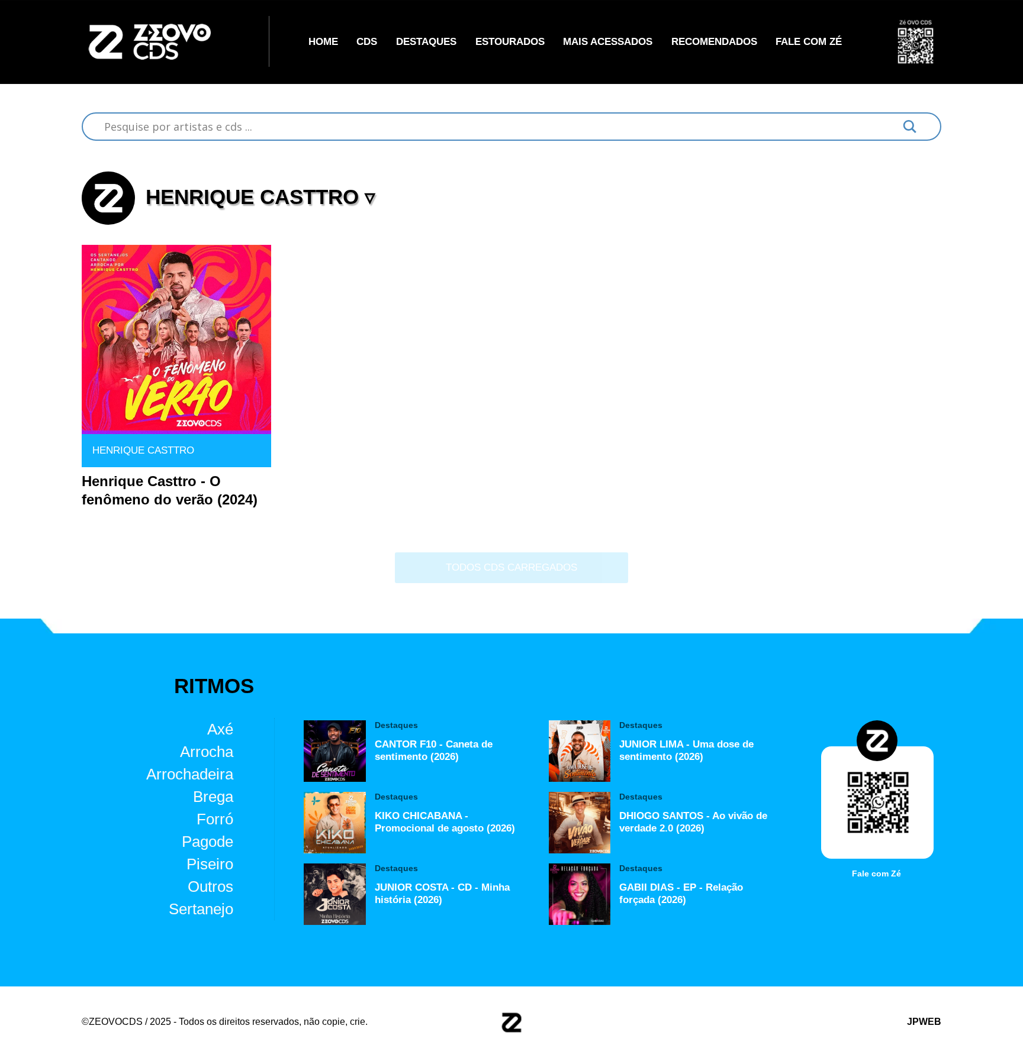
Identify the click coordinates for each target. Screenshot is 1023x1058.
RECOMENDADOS (714, 41)
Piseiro (209, 864)
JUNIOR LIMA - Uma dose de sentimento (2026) (686, 750)
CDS (366, 41)
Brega (213, 796)
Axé (220, 729)
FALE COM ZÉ (809, 41)
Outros (210, 886)
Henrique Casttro (143, 450)
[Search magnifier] (910, 126)
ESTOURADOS (510, 41)
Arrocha (206, 751)
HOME (323, 41)
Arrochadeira (189, 774)
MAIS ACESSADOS (607, 41)
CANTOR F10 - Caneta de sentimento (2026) (434, 750)
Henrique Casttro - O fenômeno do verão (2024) (170, 490)
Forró (215, 819)
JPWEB (924, 1022)
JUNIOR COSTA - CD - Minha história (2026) (442, 893)
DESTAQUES (426, 41)
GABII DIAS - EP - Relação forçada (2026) (681, 893)
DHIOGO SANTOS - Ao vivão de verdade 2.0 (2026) (693, 822)
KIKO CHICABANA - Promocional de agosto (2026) (445, 822)
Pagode (207, 841)
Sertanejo (201, 909)
